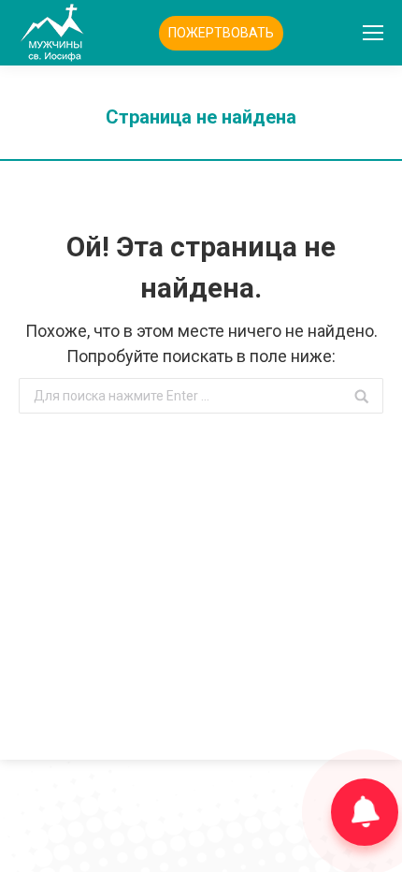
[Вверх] (29, 842)
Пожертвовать (221, 32)
